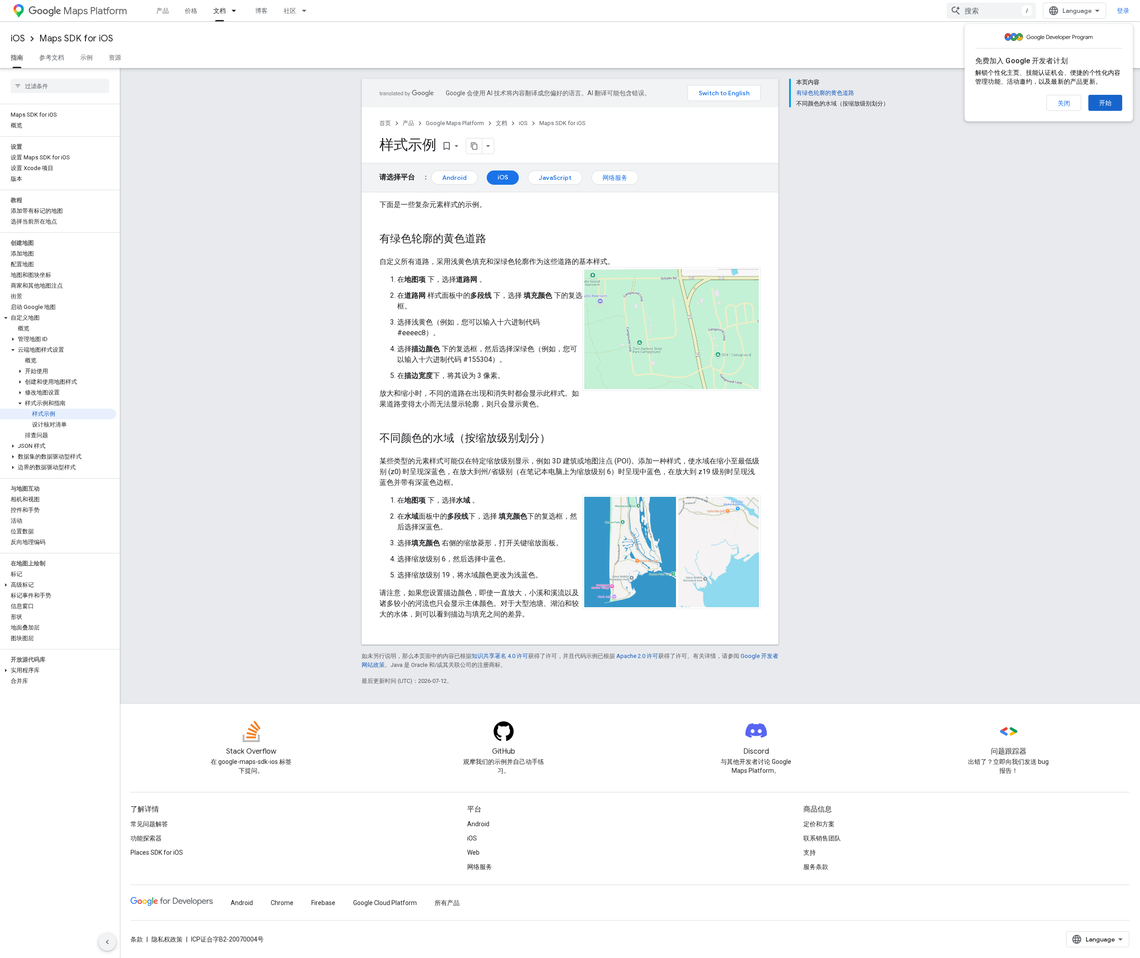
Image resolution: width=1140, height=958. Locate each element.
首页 (385, 123)
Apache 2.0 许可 (637, 656)
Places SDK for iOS (156, 852)
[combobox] (991, 11)
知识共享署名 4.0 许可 (500, 656)
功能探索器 (146, 838)
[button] (58, 318)
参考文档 (51, 57)
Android (454, 178)
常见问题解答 (149, 824)
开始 (1105, 103)
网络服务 (615, 178)
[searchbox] (60, 86)
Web (473, 852)
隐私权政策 (167, 939)
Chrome (282, 902)
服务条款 (815, 866)
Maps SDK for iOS (76, 38)
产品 (162, 11)
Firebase (323, 902)
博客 (261, 11)
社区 (290, 11)
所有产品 (447, 902)
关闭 (1064, 103)
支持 (809, 852)
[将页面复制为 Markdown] (474, 146)
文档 (219, 11)
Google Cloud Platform (385, 902)
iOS (18, 38)
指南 (17, 57)
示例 (86, 57)
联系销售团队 (822, 838)
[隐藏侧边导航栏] (107, 942)
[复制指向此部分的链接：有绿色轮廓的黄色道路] (495, 239)
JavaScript (555, 178)
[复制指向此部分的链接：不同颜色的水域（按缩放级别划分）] (559, 439)
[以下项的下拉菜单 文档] (236, 10)
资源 (115, 57)
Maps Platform (95, 11)
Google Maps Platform (455, 123)
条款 (136, 939)
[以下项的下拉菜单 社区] (307, 10)
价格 (191, 11)
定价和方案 (819, 824)
